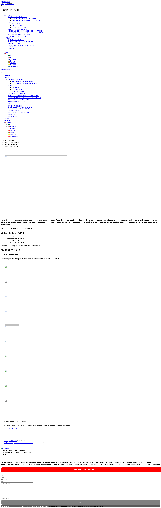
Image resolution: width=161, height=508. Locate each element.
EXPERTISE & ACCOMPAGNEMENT (21, 41)
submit (81, 502)
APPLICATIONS (14, 43)
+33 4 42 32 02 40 (10, 429)
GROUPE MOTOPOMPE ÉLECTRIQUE (26, 20)
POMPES (11, 22)
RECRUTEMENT (14, 49)
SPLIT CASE (16, 24)
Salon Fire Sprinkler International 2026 (18, 443)
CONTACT (8, 52)
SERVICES (8, 15)
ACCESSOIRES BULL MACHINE (19, 34)
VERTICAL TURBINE (19, 27)
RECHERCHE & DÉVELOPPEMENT (21, 45)
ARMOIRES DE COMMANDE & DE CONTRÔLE (25, 31)
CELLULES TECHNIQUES (17, 29)
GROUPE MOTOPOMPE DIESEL (24, 19)
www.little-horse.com (80, 506)
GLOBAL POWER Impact (17, 36)
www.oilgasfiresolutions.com (60, 506)
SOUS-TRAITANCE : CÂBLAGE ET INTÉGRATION (26, 33)
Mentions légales (96, 506)
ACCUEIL (7, 13)
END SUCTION (17, 26)
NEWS (6, 50)
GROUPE (7, 38)
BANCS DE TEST (14, 47)
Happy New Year (10, 441)
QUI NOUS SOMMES (16, 40)
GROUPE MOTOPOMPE (17, 17)
